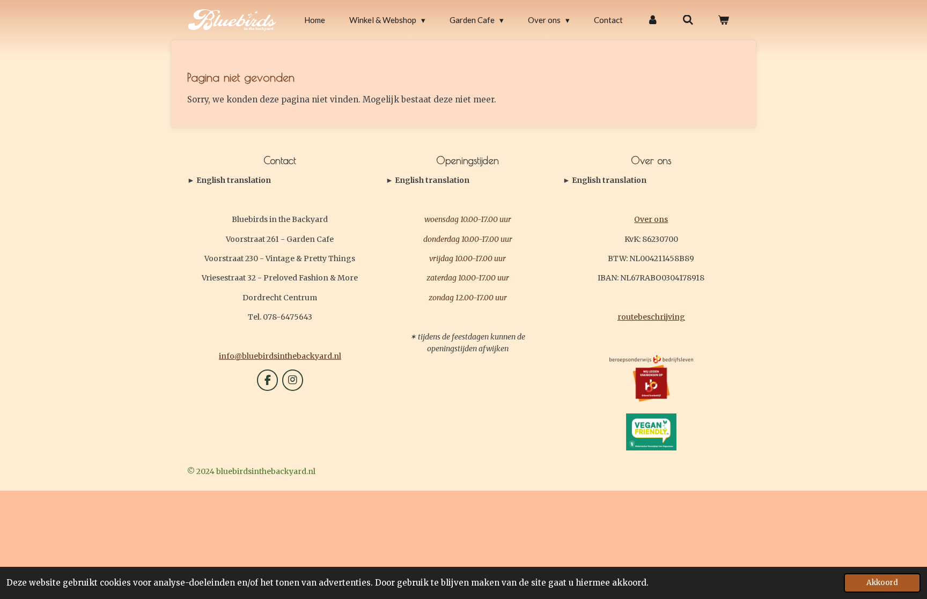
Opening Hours (427, 180)
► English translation (229, 180)
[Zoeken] (688, 20)
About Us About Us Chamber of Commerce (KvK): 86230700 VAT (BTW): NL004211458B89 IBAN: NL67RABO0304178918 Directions (648, 180)
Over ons (651, 219)
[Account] (652, 20)
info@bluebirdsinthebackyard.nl (280, 356)
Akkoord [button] (882, 582)
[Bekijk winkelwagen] (723, 20)
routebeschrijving (651, 317)
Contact (229, 180)
